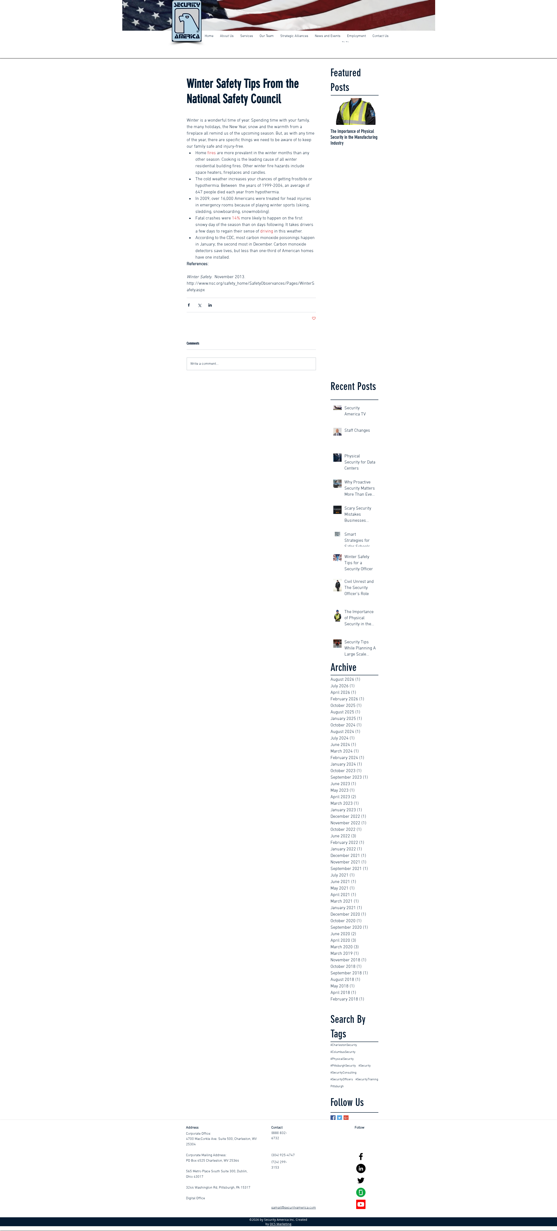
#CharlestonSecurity (344, 1045)
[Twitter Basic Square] (339, 1117)
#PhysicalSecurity (342, 1059)
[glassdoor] (361, 1192)
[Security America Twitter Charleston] (361, 1180)
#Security (365, 1066)
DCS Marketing (280, 1224)
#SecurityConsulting (343, 1073)
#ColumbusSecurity (343, 1052)
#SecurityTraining (367, 1079)
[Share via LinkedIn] (210, 305)
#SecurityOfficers (342, 1079)
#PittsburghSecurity (343, 1066)
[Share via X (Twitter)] (199, 305)
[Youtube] (361, 1204)
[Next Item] (371, 111)
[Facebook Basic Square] (333, 1117)
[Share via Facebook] (189, 305)
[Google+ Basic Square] (346, 1117)
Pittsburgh (337, 1086)
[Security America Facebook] (361, 1156)
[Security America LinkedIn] (361, 1168)
